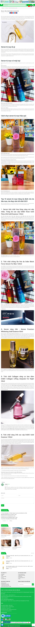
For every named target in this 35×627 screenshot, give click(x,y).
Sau (11, 520)
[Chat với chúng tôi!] (2, 625)
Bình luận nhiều (4, 525)
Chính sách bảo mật (21, 574)
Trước (3, 520)
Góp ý (19, 578)
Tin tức (3, 577)
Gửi (2, 505)
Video (2, 575)
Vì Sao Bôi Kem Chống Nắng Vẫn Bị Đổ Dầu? (7, 518)
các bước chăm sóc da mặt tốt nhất (6, 610)
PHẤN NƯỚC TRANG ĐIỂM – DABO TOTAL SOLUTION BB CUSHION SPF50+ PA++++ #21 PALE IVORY (19, 561)
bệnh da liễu (11, 605)
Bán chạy (3, 553)
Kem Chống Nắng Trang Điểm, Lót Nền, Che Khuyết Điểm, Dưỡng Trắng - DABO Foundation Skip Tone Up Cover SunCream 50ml (19, 567)
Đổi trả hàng (20, 576)
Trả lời (8, 484)
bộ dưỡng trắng (3, 608)
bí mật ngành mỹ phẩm (4, 606)
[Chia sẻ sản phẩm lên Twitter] (13, 12)
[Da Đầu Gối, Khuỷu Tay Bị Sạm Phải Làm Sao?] (6, 543)
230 (10, 520)
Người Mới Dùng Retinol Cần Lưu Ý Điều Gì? (7, 514)
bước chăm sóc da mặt (4, 609)
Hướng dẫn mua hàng (22, 575)
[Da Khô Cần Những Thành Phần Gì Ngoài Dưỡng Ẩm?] (17, 543)
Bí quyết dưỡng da (11, 606)
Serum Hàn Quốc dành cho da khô (10, 11)
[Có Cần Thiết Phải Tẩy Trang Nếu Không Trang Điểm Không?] (29, 530)
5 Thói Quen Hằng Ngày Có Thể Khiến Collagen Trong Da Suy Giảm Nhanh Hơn (12, 513)
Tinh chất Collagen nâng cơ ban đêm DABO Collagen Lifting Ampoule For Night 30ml (17, 379)
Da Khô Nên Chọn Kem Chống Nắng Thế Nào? (8, 517)
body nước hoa (8, 608)
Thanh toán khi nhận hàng (5, 585)
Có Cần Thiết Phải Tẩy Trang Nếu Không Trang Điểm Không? (28, 535)
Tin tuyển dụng (4, 578)
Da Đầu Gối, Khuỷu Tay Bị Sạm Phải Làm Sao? (5, 548)
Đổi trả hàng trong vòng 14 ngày (6, 586)
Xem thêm (32, 553)
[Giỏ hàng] (32, 4)
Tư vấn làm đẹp (4, 576)
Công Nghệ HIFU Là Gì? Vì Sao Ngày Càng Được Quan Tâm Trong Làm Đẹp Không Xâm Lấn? (17, 536)
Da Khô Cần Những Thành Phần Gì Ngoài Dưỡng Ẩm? (16, 548)
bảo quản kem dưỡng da (4, 605)
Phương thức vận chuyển (5, 584)
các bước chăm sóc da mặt (12, 609)
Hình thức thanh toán (22, 577)
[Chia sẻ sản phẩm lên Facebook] (16, 12)
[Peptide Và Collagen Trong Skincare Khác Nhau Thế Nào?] (6, 530)
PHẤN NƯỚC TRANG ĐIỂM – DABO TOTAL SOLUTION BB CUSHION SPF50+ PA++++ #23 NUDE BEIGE (19, 556)
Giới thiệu (3, 574)
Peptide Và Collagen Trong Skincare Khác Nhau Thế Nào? (5, 535)
